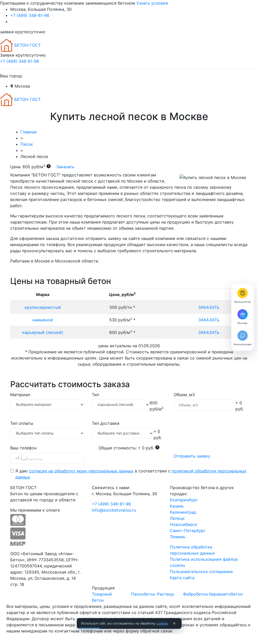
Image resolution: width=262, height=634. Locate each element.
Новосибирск (183, 524)
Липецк (177, 518)
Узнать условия (152, 3)
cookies (162, 623)
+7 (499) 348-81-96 (29, 15)
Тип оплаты (21, 423)
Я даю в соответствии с (130, 474)
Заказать (64, 166)
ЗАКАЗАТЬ (208, 307)
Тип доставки (105, 423)
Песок (26, 144)
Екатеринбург (184, 499)
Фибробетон (195, 594)
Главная (28, 131)
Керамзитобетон (226, 594)
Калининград (183, 512)
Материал (20, 394)
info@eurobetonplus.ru (114, 510)
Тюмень (177, 536)
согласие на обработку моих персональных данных (81, 470)
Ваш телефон (23, 447)
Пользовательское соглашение (201, 571)
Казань (177, 506)
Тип (95, 394)
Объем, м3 (184, 394)
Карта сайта (182, 577)
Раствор (165, 594)
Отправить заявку (192, 456)
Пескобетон (143, 594)
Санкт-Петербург (187, 530)
